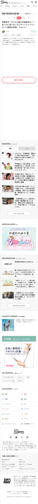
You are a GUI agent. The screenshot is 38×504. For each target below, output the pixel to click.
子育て (28, 6)
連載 (6, 399)
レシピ (7, 409)
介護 (28, 377)
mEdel (3, 461)
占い (25, 404)
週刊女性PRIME (6, 459)
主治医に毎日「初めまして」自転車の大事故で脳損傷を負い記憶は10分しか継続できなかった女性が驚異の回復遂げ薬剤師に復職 (25, 178)
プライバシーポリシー (16, 493)
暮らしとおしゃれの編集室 (8, 464)
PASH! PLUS (22, 461)
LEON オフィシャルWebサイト (9, 466)
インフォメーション (10, 423)
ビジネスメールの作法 (9, 381)
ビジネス (7, 6)
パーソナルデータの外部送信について (22, 491)
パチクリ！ (21, 466)
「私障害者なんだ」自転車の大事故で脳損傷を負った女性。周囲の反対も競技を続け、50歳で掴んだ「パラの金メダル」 (25, 203)
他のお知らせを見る (19, 305)
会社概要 (25, 493)
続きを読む (19, 80)
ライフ (34, 6)
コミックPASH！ (6, 469)
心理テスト (21, 381)
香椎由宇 (19, 35)
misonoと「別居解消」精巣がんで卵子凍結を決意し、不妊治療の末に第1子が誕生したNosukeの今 (25, 156)
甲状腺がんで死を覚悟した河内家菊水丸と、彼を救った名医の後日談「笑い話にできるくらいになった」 (25, 167)
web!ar (20, 459)
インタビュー (6, 35)
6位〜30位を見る (19, 213)
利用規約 (9, 491)
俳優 (13, 35)
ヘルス (22, 6)
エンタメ (15, 6)
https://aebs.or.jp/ (31, 485)
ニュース (7, 404)
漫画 (25, 399)
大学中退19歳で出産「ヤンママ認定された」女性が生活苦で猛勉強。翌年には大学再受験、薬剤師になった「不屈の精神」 (25, 190)
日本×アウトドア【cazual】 (25, 464)
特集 (25, 394)
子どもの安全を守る (8, 377)
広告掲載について (29, 423)
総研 (6, 394)
